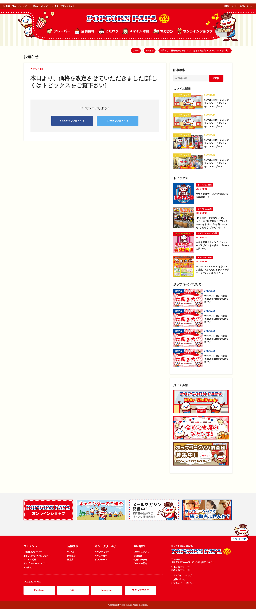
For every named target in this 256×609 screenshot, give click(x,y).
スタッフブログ (140, 590)
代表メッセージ (141, 559)
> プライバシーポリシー (182, 583)
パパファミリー (102, 552)
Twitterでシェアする (117, 120)
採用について (230, 6)
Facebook (39, 590)
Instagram (106, 590)
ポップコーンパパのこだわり (37, 556)
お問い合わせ (246, 6)
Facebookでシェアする (72, 120)
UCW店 (71, 552)
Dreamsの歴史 (140, 563)
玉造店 (70, 559)
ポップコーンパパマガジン (36, 563)
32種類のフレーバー (33, 552)
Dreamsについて (141, 552)
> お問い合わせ (178, 579)
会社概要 (138, 556)
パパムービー (101, 556)
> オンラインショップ (181, 575)
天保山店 (71, 556)
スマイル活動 (30, 559)
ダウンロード (101, 559)
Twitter (73, 590)
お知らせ (28, 567)
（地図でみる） (207, 562)
